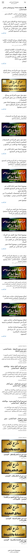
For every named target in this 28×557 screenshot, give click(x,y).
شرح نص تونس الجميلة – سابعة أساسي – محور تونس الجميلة (14, 350)
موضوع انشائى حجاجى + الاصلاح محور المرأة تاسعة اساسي (15, 15)
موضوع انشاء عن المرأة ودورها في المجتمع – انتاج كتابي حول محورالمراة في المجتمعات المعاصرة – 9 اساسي (14, 162)
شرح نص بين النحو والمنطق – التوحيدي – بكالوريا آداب (14, 455)
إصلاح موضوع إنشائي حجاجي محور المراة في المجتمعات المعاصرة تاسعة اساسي (14, 297)
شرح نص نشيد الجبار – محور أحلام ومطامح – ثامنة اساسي (16, 385)
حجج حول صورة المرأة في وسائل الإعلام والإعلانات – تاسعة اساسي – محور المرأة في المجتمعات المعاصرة (14, 72)
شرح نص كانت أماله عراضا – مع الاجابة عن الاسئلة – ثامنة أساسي (15, 367)
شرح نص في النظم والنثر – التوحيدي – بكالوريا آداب (15, 477)
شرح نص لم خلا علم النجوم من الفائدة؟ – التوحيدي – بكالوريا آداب (14, 498)
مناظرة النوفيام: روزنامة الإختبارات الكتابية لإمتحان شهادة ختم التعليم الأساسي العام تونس (14, 42)
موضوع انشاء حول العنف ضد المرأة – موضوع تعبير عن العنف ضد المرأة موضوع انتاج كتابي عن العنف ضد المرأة (14, 211)
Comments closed (21, 362)
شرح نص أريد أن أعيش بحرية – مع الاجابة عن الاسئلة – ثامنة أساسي (14, 402)
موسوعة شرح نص (14, 2)
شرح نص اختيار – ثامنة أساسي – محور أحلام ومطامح (15, 419)
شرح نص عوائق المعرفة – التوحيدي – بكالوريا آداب (15, 519)
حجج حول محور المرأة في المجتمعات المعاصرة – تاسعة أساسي (15, 117)
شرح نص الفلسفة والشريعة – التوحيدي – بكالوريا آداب (14, 541)
